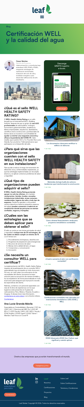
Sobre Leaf (64, 378)
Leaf (46, 378)
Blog (45, 397)
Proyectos (47, 392)
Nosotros (47, 383)
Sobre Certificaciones (68, 383)
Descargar (62, 108)
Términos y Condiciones (69, 388)
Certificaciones (49, 387)
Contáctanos (9, 299)
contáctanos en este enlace (14, 296)
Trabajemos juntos (42, 366)
